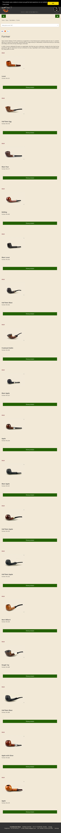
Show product (30, 87)
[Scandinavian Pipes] (30, 9)
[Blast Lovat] (30, 243)
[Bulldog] (30, 198)
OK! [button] (53, 3)
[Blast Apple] (30, 379)
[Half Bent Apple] (30, 515)
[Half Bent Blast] (30, 289)
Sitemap (57, 828)
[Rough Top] (30, 651)
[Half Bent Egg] (30, 108)
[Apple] (30, 425)
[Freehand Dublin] (30, 334)
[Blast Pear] (30, 153)
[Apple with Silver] (30, 742)
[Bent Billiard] (30, 606)
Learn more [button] (6, 4)
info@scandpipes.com (30, 828)
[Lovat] (30, 62)
